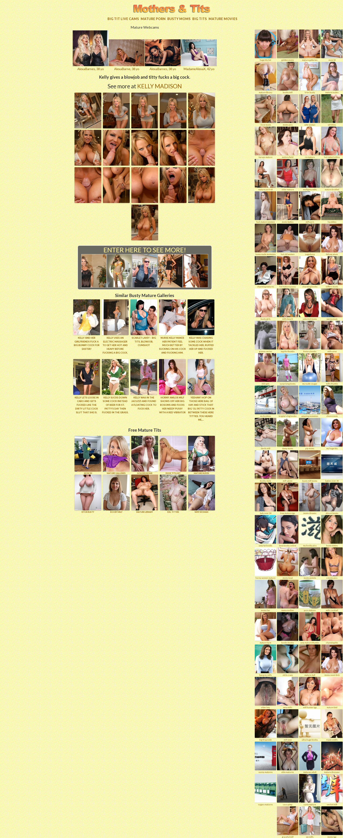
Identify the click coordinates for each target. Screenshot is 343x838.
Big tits (199, 19)
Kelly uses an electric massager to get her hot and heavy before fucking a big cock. (115, 345)
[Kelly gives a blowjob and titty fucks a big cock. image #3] (145, 127)
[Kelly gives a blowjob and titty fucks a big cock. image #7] (116, 164)
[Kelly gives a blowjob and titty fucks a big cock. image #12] (116, 202)
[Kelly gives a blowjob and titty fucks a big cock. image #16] (145, 239)
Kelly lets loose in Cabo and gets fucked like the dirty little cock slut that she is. (87, 405)
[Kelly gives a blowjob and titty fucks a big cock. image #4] (173, 127)
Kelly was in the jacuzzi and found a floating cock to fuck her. (143, 403)
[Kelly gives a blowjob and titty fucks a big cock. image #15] (201, 202)
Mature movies (223, 19)
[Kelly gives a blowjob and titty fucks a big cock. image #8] (145, 164)
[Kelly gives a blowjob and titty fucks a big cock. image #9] (173, 164)
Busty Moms (179, 19)
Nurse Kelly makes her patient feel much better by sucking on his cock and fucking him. (172, 345)
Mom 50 (88, 473)
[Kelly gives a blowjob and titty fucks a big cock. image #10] (201, 164)
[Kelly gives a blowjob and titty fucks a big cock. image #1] (88, 127)
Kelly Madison (159, 86)
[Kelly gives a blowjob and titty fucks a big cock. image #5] (201, 127)
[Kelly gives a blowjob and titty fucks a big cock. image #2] (116, 127)
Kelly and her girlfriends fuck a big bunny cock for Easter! (87, 343)
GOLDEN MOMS (144, 473)
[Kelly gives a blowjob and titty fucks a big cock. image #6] (88, 164)
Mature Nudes (201, 473)
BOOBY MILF (116, 512)
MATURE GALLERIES (116, 473)
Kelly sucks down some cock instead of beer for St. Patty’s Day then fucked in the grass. (115, 405)
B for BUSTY (88, 512)
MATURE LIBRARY (144, 512)
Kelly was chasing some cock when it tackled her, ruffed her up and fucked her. (201, 345)
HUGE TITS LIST (173, 473)
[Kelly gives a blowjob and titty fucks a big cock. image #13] (145, 202)
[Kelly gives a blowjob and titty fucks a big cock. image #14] (173, 202)
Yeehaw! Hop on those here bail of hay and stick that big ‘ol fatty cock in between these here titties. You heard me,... (201, 408)
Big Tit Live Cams (123, 19)
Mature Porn (153, 19)
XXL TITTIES (173, 512)
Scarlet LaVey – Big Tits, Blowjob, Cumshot (144, 341)
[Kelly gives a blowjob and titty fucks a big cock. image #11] (88, 202)
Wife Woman (201, 512)
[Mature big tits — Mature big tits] (171, 9)
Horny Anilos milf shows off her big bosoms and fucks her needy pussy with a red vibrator (172, 405)
